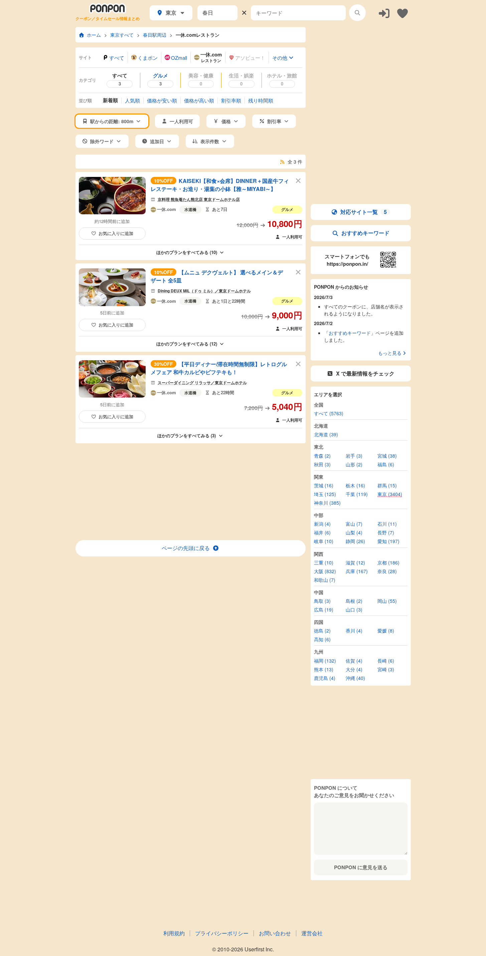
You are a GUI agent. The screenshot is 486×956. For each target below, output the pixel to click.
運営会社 (312, 933)
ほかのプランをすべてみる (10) (186, 252)
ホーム (94, 34)
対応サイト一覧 (363, 212)
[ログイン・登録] (384, 13)
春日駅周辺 (154, 34)
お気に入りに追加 (116, 233)
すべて (116, 57)
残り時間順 (260, 100)
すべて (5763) (328, 413)
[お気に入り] (402, 13)
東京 (171, 12)
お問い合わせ (275, 933)
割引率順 (231, 100)
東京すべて (122, 34)
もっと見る (389, 352)
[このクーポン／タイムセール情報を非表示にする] (298, 180)
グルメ (287, 209)
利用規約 (174, 933)
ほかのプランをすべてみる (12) (186, 343)
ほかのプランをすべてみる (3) (186, 435)
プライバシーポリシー (222, 933)
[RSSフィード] (282, 161)
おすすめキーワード (365, 233)
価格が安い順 (162, 100)
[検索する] (357, 12)
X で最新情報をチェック (365, 373)
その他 (279, 57)
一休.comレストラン (197, 34)
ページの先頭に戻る (186, 548)
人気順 (132, 100)
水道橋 (190, 209)
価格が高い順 (199, 100)
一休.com (166, 209)
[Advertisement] (190, 491)
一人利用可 (292, 237)
